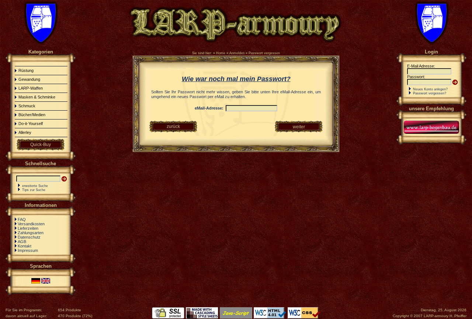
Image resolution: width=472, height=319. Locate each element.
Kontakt (24, 246)
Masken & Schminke (36, 97)
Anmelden (236, 53)
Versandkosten (31, 224)
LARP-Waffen (30, 88)
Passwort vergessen (264, 53)
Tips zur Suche (33, 190)
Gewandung (29, 79)
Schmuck (26, 106)
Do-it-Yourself (30, 123)
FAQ (22, 219)
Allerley (24, 132)
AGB (22, 241)
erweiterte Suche (35, 186)
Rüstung (26, 70)
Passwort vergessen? (429, 93)
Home (220, 53)
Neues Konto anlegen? (430, 89)
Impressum (28, 250)
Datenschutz (29, 237)
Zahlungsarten (31, 232)
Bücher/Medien (31, 114)
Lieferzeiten (28, 228)
